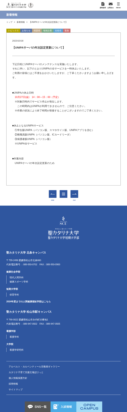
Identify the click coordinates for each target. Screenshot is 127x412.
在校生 (58, 30)
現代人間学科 (17, 277)
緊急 (67, 30)
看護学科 (14, 336)
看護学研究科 (17, 349)
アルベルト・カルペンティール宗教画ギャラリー (34, 366)
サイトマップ (16, 389)
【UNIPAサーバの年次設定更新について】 (48, 22)
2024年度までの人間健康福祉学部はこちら (28, 301)
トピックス (13, 30)
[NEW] (53, 194)
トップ (9, 22)
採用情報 (13, 383)
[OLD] (74, 194)
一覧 (63, 192)
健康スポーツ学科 (19, 281)
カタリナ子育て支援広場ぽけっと (26, 372)
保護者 (37, 30)
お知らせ (26, 30)
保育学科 (14, 294)
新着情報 (21, 22)
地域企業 (47, 30)
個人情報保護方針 (18, 378)
